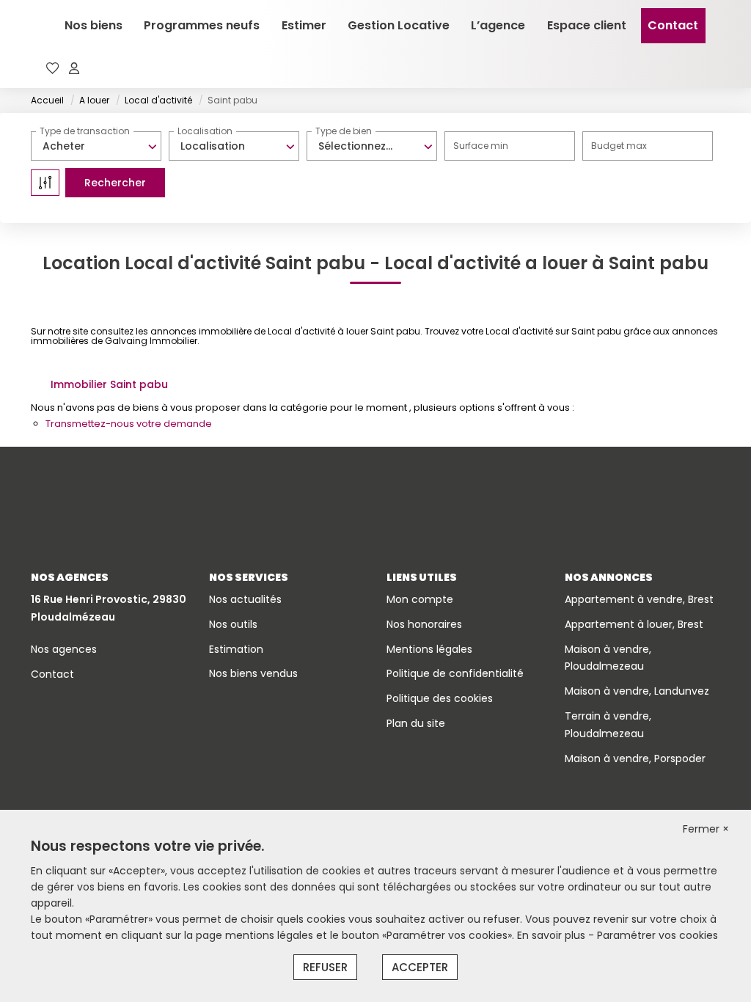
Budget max (619, 145)
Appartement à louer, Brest (634, 624)
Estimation (236, 649)
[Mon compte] (74, 69)
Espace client (586, 25)
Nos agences (64, 649)
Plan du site (416, 723)
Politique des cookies (440, 698)
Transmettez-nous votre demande (128, 424)
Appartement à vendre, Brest (639, 599)
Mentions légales (429, 649)
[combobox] (96, 146)
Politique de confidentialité (455, 673)
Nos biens (93, 25)
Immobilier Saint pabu (109, 384)
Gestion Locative (399, 25)
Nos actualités (245, 599)
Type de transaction (85, 131)
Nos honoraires (424, 624)
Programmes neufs (202, 25)
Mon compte (420, 599)
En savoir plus (552, 935)
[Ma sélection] (52, 69)
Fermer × (706, 829)
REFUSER (325, 967)
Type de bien (343, 131)
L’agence (498, 25)
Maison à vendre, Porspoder (635, 758)
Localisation (204, 131)
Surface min (480, 145)
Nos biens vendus (253, 673)
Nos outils (233, 624)
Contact (673, 25)
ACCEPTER (420, 967)
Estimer (304, 25)
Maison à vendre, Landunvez (637, 691)
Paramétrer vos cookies (657, 935)
